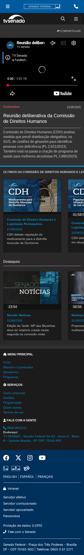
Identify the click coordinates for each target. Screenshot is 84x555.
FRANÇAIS (45, 476)
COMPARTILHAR (70, 31)
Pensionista (11, 516)
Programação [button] (12, 402)
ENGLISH (10, 476)
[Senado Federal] (42, 6)
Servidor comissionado (20, 503)
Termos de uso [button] (13, 412)
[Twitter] (18, 457)
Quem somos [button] (12, 407)
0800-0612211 (16, 428)
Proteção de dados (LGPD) (22, 525)
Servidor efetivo (14, 497)
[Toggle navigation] (76, 19)
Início (7, 362)
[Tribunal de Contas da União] (26, 468)
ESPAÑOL (27, 476)
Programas (10, 377)
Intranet (13, 488)
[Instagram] (30, 457)
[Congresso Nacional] (16, 468)
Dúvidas (8, 397)
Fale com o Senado (21, 532)
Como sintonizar (14, 393)
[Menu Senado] (7, 6)
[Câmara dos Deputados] (6, 468)
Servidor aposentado (18, 510)
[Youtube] (41, 457)
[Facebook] (7, 457)
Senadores (10, 372)
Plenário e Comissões (18, 367)
